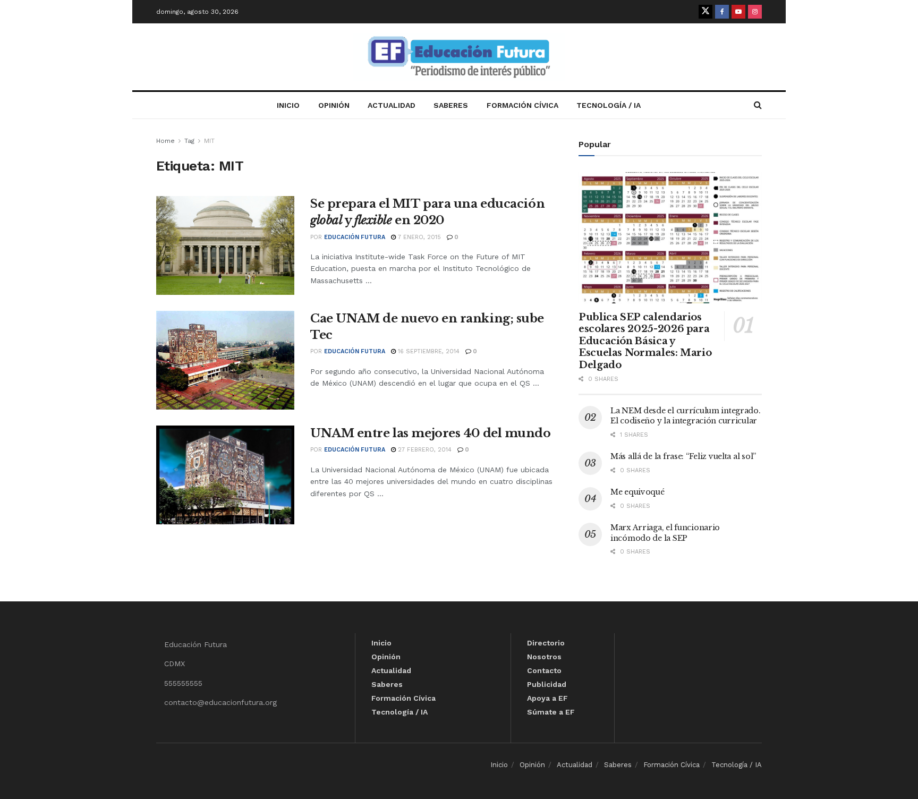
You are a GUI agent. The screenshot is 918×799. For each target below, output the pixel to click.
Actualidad (391, 105)
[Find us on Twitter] (705, 11)
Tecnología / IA (608, 105)
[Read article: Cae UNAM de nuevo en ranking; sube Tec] (225, 360)
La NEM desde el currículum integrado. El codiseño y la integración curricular (685, 416)
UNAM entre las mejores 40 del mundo (430, 433)
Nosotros (544, 656)
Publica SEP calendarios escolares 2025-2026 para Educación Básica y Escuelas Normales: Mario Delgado (645, 341)
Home (165, 140)
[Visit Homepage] (459, 57)
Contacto (544, 670)
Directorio (546, 643)
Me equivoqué (637, 492)
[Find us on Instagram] (755, 11)
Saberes (451, 105)
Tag (189, 140)
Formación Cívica (522, 105)
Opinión (334, 105)
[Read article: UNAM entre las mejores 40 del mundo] (225, 475)
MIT (209, 140)
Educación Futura (354, 237)
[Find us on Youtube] (738, 11)
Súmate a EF (551, 712)
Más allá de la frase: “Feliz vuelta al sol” (683, 456)
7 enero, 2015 (418, 237)
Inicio (288, 105)
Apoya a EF (547, 698)
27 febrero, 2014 (424, 449)
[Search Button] (758, 105)
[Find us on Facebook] (722, 11)
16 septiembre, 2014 (428, 351)
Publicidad (546, 684)
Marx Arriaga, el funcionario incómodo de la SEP (665, 533)
